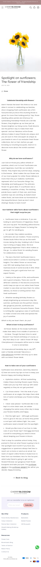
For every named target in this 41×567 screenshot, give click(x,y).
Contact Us (5, 552)
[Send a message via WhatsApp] (37, 547)
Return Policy (5, 549)
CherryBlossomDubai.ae (10, 559)
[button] (2, 7)
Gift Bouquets (25, 524)
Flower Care (5, 539)
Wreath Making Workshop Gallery (9, 528)
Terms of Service (6, 545)
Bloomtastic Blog (7, 542)
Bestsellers (24, 518)
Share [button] (6, 91)
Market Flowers (26, 521)
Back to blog (22, 477)
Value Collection (6, 521)
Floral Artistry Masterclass (10, 518)
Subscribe (28, 505)
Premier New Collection (8, 524)
